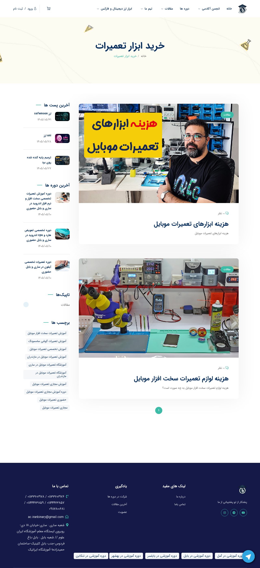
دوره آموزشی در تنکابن (91, 555)
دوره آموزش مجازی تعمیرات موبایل (46, 392)
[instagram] (224, 512)
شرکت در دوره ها (117, 496)
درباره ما (180, 496)
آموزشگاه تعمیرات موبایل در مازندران (51, 374)
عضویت (122, 512)
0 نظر (221, 213)
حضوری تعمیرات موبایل (52, 400)
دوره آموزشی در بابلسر (162, 555)
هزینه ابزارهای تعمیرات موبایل (191, 224)
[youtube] (243, 512)
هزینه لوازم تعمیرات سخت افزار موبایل (181, 378)
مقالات (227, 115)
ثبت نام (18, 8)
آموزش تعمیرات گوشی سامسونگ (47, 341)
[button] (48, 8)
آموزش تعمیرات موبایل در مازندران (46, 357)
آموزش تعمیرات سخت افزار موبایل (47, 333)
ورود (30, 8)
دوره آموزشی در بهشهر (126, 555)
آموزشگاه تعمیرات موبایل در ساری (47, 365)
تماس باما (179, 504)
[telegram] (234, 512)
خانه (143, 56)
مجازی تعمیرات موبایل (54, 407)
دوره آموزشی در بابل (197, 555)
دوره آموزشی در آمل (230, 555)
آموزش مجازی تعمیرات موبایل (49, 384)
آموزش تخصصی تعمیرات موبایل (48, 349)
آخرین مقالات (119, 504)
